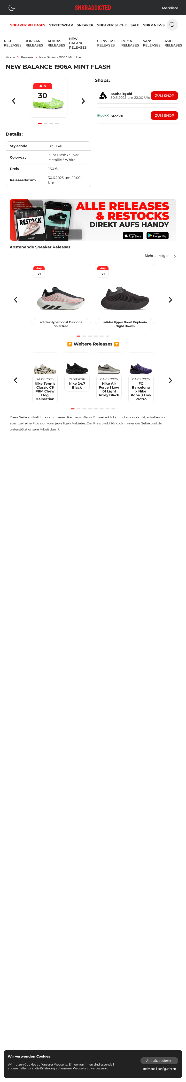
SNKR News (154, 25)
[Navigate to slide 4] (57, 123)
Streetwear (61, 25)
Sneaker (85, 25)
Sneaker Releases (27, 25)
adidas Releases (56, 43)
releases (27, 57)
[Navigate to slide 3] (51, 123)
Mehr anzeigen (157, 255)
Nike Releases (13, 43)
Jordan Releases (34, 43)
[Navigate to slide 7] (107, 408)
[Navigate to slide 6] (107, 336)
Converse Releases (106, 43)
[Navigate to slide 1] (40, 123)
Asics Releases (173, 43)
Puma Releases (130, 43)
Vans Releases (152, 43)
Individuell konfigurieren (159, 1069)
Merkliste (170, 8)
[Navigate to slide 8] (113, 408)
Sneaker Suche (112, 25)
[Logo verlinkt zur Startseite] (93, 7)
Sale (135, 25)
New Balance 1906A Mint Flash (61, 57)
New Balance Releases (78, 43)
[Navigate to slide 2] (45, 123)
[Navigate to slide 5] (102, 336)
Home (10, 57)
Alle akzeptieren (159, 1060)
